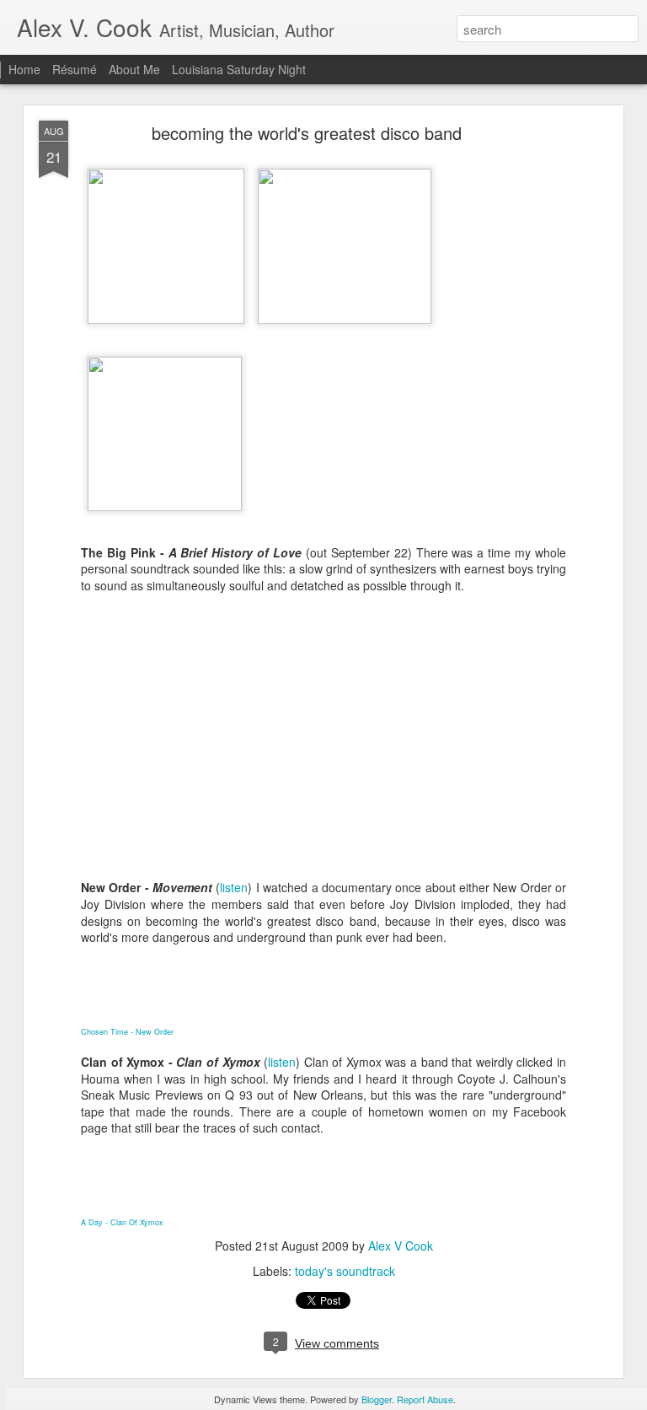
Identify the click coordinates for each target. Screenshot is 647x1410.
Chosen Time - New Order (127, 1031)
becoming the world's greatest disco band (307, 133)
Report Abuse (425, 1399)
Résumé (74, 69)
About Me (134, 69)
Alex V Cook (400, 1245)
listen (234, 887)
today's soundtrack (345, 1270)
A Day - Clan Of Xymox (122, 1222)
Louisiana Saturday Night (239, 69)
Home (24, 69)
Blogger (376, 1399)
